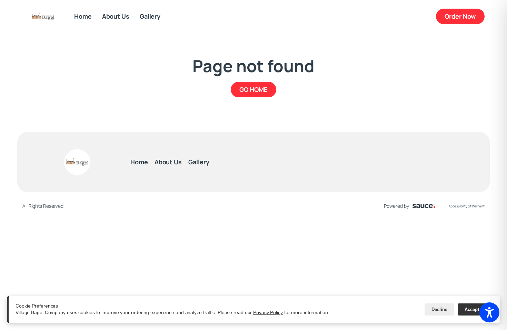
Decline (439, 309)
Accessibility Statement (467, 206)
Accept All (475, 309)
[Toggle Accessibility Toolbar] (489, 312)
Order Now (465, 16)
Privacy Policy (268, 312)
